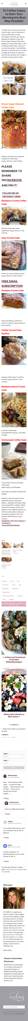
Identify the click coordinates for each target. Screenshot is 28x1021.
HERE (7, 491)
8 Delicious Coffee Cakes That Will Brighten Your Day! (6, 552)
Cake (18, 581)
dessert (13, 584)
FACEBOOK (14, 180)
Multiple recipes (6, 592)
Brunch (11, 581)
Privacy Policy (20, 1014)
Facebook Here (16, 930)
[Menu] (2, 3)
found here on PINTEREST (14, 934)
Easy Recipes (15, 588)
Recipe (4, 161)
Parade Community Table (8, 595)
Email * (6, 760)
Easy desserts (6, 588)
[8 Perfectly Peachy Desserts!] (7, 560)
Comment (5, 734)
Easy (20, 584)
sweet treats (19, 595)
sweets (4, 599)
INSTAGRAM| (15, 525)
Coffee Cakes (6, 584)
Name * (6, 753)
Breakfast (5, 581)
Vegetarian (11, 599)
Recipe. (12, 230)
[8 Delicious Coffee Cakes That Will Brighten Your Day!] (7, 545)
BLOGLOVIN (6, 525)
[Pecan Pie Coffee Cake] (18, 545)
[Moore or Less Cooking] (14, 3)
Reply (7, 798)
